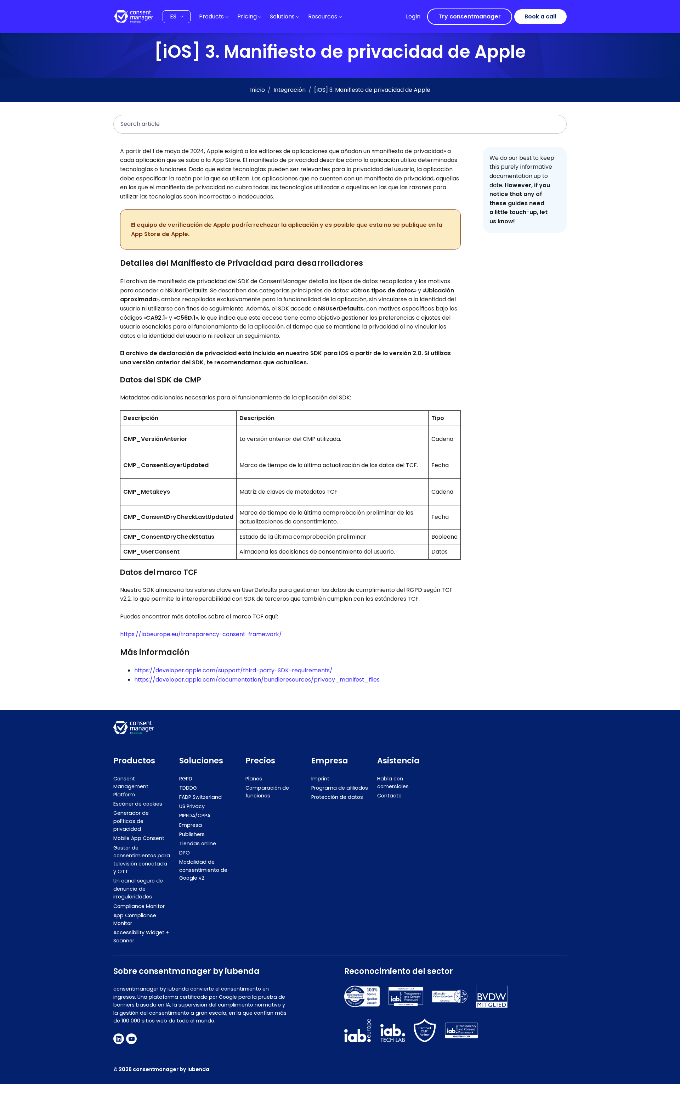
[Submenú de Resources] (340, 16)
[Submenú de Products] (227, 16)
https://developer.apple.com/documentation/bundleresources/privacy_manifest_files (257, 680)
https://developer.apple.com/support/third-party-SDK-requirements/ (233, 670)
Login (413, 16)
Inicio (257, 90)
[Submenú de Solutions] (298, 16)
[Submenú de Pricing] (260, 16)
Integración (289, 90)
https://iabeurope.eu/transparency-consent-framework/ (201, 634)
